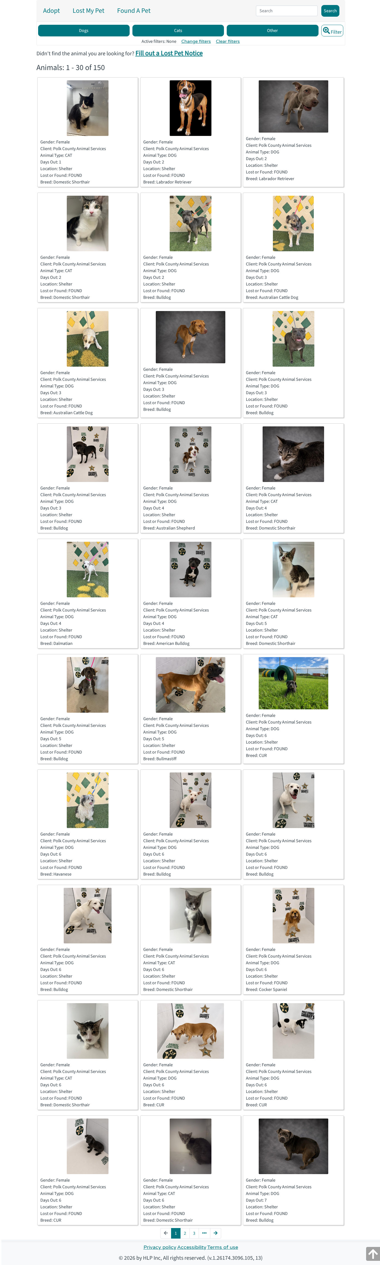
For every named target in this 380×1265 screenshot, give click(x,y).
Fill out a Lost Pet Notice (169, 53)
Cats (178, 31)
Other (272, 31)
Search (330, 11)
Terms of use (222, 1247)
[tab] (51, 11)
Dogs (83, 31)
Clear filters (228, 41)
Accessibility (191, 1247)
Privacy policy (160, 1247)
